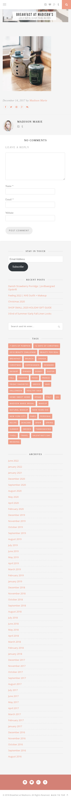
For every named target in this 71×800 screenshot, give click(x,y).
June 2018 (13, 623)
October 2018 (15, 599)
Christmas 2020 (16, 301)
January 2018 (15, 653)
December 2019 (16, 515)
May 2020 (13, 497)
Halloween (16, 390)
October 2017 (15, 672)
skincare (26, 422)
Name (9, 186)
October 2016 (15, 744)
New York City (18, 416)
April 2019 (13, 563)
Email (9, 199)
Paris (33, 416)
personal (45, 416)
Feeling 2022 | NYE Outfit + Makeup (27, 295)
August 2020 (14, 490)
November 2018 (16, 593)
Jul (57, 397)
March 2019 (14, 569)
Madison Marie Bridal (22, 403)
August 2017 (14, 684)
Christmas (15, 365)
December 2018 (16, 587)
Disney (39, 371)
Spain (38, 422)
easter (50, 371)
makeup (43, 403)
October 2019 (15, 527)
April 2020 (13, 503)
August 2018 (14, 611)
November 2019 (16, 521)
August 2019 (14, 539)
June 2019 (13, 551)
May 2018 (13, 629)
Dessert (14, 371)
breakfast (15, 358)
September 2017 (17, 678)
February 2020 (16, 509)
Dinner (27, 371)
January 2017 (15, 726)
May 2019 (13, 557)
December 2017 (16, 660)
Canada (42, 358)
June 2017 (13, 696)
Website (9, 212)
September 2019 (17, 533)
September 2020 (17, 484)
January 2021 (15, 472)
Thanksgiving (43, 429)
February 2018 (16, 647)
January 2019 (15, 581)
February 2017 (16, 720)
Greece (37, 384)
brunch (29, 358)
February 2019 (16, 575)
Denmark (49, 365)
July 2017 (13, 690)
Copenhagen (32, 365)
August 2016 (14, 756)
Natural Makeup (19, 410)
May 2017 (13, 702)
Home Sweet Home (20, 397)
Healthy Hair (34, 390)
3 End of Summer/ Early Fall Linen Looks (29, 313)
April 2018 (13, 635)
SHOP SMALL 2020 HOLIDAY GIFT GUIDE (30, 307)
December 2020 (16, 478)
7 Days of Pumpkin (20, 345)
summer (14, 429)
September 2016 (17, 750)
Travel (24, 435)
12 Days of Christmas (47, 345)
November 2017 (16, 666)
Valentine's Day (41, 435)
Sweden (27, 429)
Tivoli (13, 435)
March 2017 (14, 714)
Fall (12, 377)
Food (35, 377)
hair (47, 384)
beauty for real (49, 352)
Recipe (13, 422)
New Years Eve (40, 410)
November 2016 (16, 738)
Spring (49, 422)
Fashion (23, 377)
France (46, 377)
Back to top (58, 795)
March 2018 (14, 641)
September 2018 (17, 605)
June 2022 (13, 460)
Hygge (38, 397)
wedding (14, 442)
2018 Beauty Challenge (23, 352)
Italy (49, 397)
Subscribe (18, 266)
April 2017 (13, 708)
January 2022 (15, 466)
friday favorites (19, 384)
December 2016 (16, 732)
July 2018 (13, 617)
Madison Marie (38, 100)
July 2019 (13, 545)
